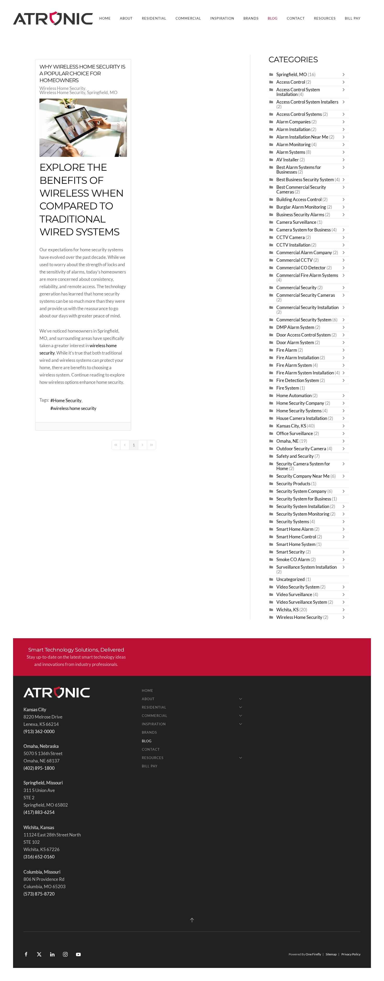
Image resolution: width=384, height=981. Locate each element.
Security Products (293, 483)
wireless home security (74, 408)
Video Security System (297, 587)
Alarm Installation (293, 129)
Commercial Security (296, 287)
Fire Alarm (286, 350)
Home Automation (294, 395)
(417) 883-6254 (39, 812)
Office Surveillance (294, 433)
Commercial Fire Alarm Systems (307, 275)
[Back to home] (54, 18)
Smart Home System (296, 544)
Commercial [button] (188, 18)
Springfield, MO (291, 74)
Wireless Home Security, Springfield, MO (78, 92)
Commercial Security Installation (307, 307)
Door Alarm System (295, 342)
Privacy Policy (350, 954)
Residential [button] (154, 18)
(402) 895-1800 (39, 768)
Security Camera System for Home (303, 466)
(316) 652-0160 (39, 856)
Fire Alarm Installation (297, 357)
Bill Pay (352, 18)
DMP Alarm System (295, 327)
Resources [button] (325, 18)
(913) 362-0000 (39, 731)
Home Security (67, 400)
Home (105, 18)
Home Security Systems (299, 410)
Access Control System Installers (307, 102)
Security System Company (301, 491)
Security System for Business (303, 498)
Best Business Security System (305, 179)
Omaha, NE (287, 441)
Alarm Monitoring (293, 144)
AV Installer (287, 159)
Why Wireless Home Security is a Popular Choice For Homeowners (82, 73)
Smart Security (290, 552)
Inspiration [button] (222, 18)
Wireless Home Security (62, 88)
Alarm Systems (290, 152)
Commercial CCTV (294, 260)
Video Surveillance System (301, 602)
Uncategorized (290, 579)
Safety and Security (295, 456)
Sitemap (331, 954)
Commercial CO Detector (301, 267)
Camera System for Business (303, 229)
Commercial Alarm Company (304, 252)
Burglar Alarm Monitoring (301, 207)
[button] (192, 920)
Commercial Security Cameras (305, 295)
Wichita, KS (287, 609)
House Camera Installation (302, 418)
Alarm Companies (293, 121)
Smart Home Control (296, 536)
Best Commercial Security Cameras (301, 190)
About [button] (126, 18)
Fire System (287, 388)
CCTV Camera (290, 237)
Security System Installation (302, 506)
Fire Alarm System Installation (305, 372)
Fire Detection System (297, 380)
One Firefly (313, 954)
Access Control (290, 82)
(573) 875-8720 (39, 894)
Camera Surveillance (296, 222)
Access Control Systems (299, 114)
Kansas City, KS (291, 426)
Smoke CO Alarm (293, 559)
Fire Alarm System (294, 365)
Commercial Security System (303, 319)
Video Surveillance (294, 594)
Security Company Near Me (303, 476)
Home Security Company (300, 403)
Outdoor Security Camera (301, 448)
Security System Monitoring (302, 514)
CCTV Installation (293, 245)
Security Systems (292, 521)
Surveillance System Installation (306, 567)
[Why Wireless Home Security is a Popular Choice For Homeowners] (83, 128)
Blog (273, 18)
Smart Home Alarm (294, 529)
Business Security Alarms (300, 214)
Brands (251, 18)
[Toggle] (345, 74)
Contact (296, 18)
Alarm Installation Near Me (302, 137)
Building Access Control (299, 199)
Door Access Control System (303, 335)
